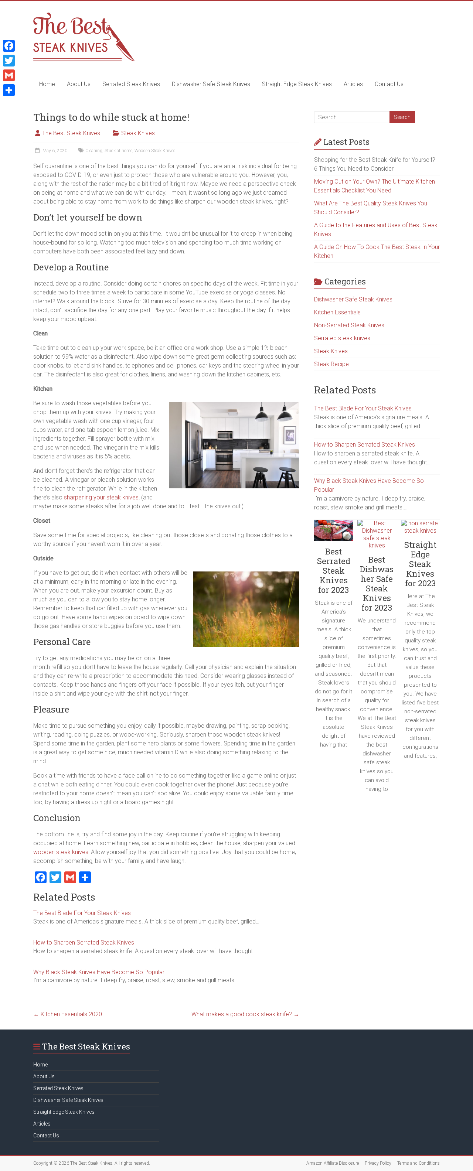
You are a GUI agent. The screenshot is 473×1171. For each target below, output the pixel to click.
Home (47, 84)
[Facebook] (8, 45)
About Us (79, 84)
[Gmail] (8, 75)
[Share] (8, 90)
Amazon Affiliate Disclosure (332, 1163)
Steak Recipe (331, 364)
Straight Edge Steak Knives (297, 84)
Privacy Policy (378, 1163)
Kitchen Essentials (337, 312)
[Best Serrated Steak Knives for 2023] (333, 533)
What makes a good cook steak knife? (245, 1014)
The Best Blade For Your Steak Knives (82, 912)
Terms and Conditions (418, 1163)
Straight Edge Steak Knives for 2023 (420, 563)
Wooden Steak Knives (155, 150)
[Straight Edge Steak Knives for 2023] (420, 530)
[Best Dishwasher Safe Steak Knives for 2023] (376, 537)
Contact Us (389, 84)
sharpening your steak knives (101, 497)
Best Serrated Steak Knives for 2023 (333, 570)
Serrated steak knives (342, 338)
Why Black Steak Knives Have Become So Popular (98, 972)
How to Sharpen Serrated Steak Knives (83, 942)
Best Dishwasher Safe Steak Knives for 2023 (377, 583)
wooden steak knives (60, 852)
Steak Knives (138, 133)
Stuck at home (118, 150)
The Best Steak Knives (71, 133)
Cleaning (93, 150)
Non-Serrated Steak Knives (349, 325)
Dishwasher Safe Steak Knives (211, 84)
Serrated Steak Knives (131, 84)
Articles (353, 84)
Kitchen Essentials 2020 (67, 1014)
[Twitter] (8, 60)
